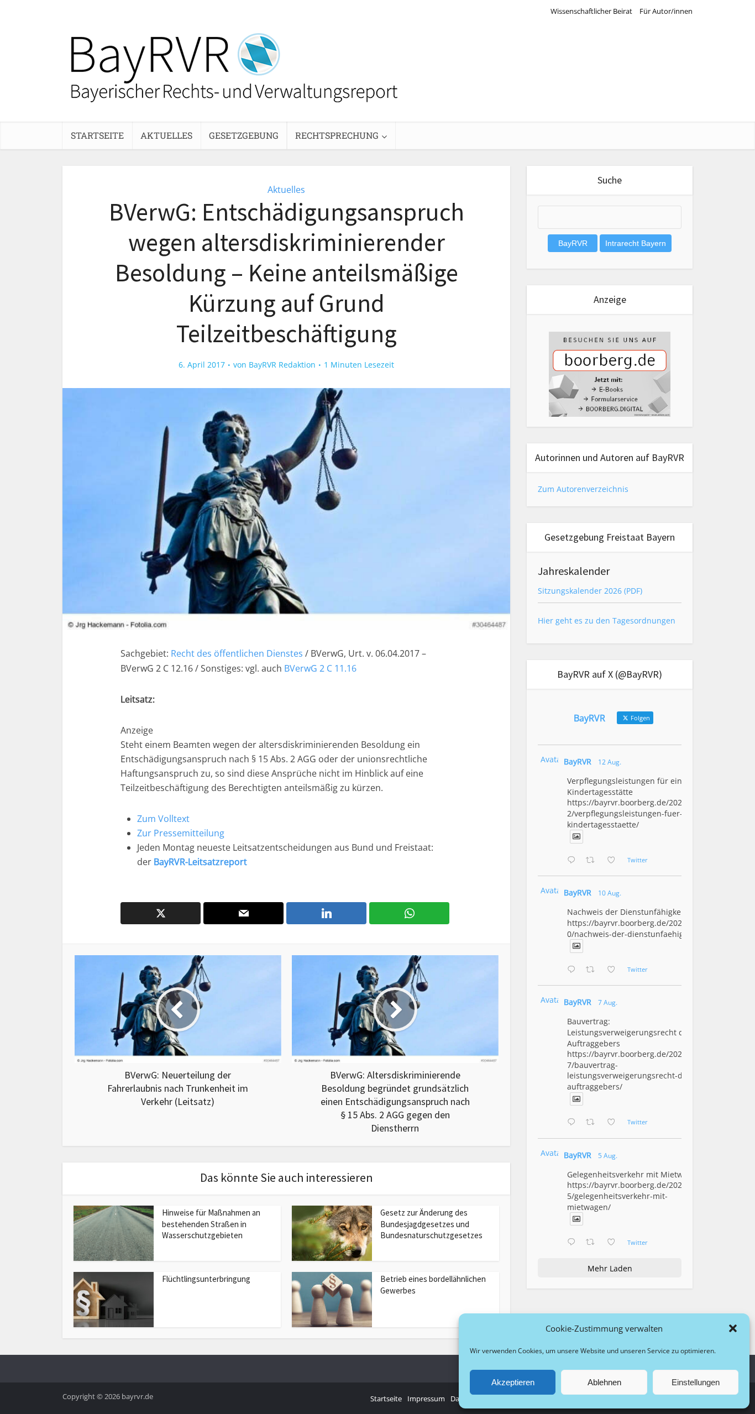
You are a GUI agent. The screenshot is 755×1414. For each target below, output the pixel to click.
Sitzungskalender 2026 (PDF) (590, 590)
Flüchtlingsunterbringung (206, 1279)
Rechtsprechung (337, 135)
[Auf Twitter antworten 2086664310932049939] (573, 970)
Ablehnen (604, 1382)
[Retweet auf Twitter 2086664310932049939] (593, 970)
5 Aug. (607, 1155)
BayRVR (577, 761)
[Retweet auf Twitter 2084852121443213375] (593, 1242)
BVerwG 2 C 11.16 (320, 668)
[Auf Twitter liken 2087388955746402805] (614, 860)
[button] (732, 1328)
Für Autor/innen (666, 11)
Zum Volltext (163, 819)
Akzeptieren (512, 1382)
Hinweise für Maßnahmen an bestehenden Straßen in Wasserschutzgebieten (211, 1223)
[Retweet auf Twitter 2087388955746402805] (593, 860)
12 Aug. (609, 762)
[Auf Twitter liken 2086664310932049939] (614, 970)
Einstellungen (696, 1382)
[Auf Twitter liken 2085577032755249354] (614, 1123)
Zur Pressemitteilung (180, 833)
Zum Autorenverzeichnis (583, 489)
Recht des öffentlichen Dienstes (237, 653)
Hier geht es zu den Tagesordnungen (606, 620)
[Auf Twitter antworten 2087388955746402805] (573, 860)
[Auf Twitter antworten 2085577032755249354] (573, 1123)
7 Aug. (607, 1002)
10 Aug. (609, 893)
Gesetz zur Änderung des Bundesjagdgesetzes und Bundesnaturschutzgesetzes (431, 1223)
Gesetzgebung (244, 135)
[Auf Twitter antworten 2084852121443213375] (573, 1242)
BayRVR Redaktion (282, 365)
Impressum (426, 1398)
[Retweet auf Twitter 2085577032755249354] (593, 1123)
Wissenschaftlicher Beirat (591, 11)
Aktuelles (166, 135)
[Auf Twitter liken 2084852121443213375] (614, 1242)
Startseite (97, 135)
